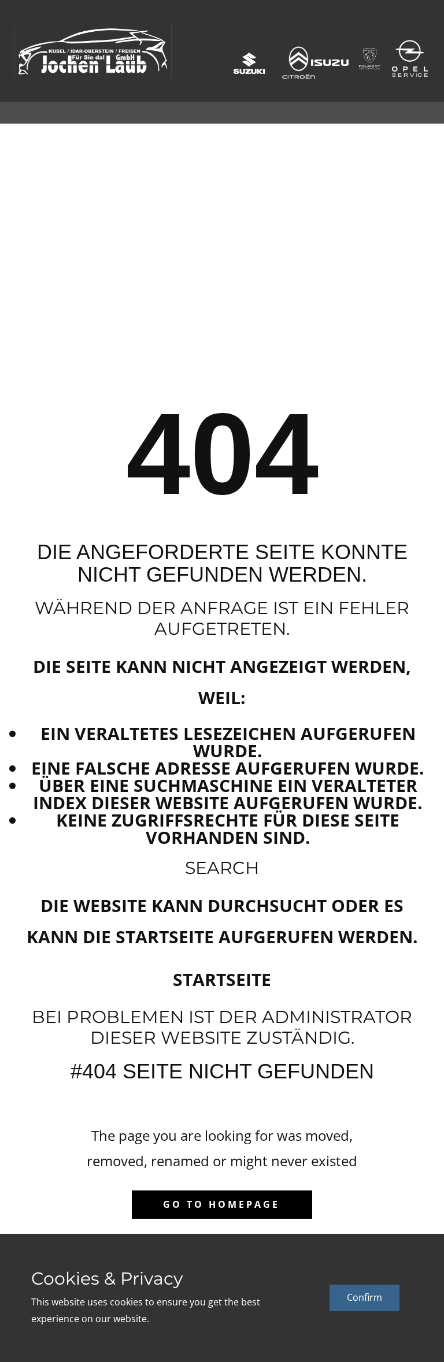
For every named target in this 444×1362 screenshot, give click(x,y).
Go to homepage (221, 1204)
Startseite (222, 979)
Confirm (364, 1297)
